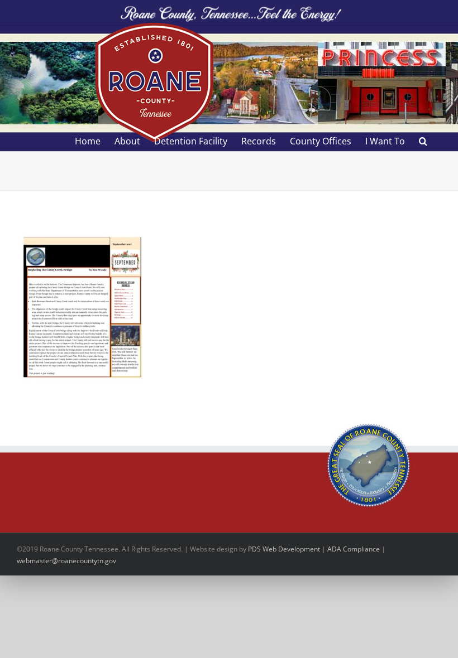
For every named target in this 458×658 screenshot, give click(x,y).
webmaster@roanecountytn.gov (66, 560)
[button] (423, 141)
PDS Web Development (284, 549)
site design (220, 549)
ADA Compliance (353, 549)
